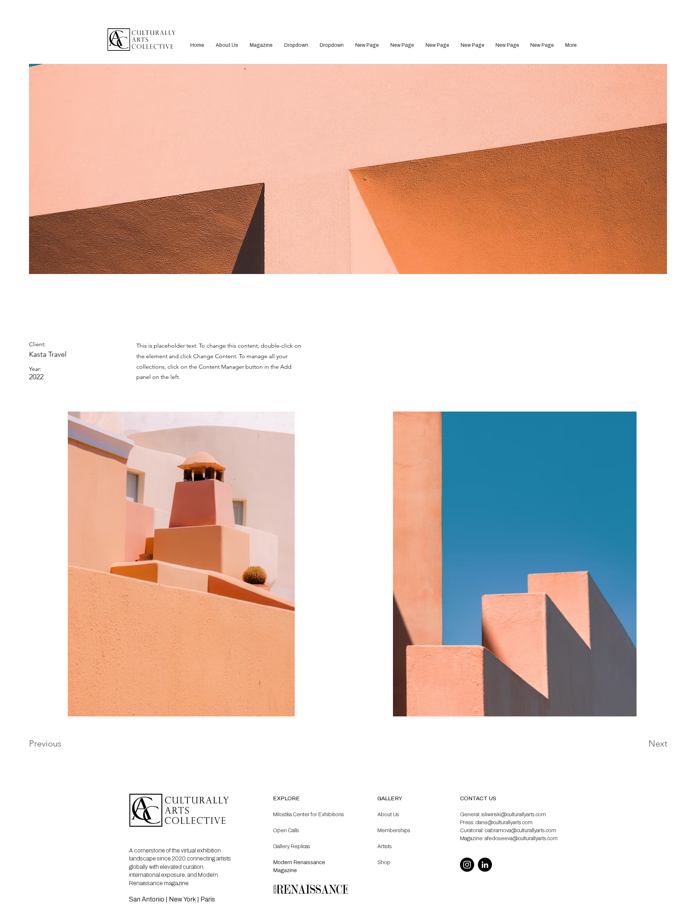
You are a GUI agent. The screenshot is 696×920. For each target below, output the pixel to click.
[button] (296, 45)
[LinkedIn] (485, 865)
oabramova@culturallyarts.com (520, 830)
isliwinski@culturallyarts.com (513, 814)
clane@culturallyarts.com (504, 822)
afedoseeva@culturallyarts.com (521, 838)
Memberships (393, 830)
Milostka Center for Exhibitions (308, 814)
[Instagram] (467, 865)
